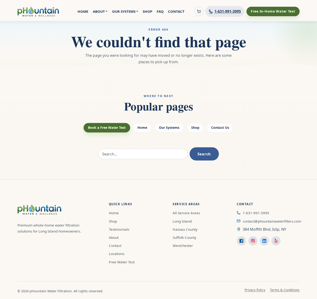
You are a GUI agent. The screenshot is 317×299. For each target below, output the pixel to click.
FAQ (160, 11)
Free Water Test (122, 262)
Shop (147, 11)
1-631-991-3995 (256, 213)
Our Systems (169, 127)
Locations (116, 253)
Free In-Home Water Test (273, 11)
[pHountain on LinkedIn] (264, 240)
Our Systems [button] (124, 11)
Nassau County (185, 229)
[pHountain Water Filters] (38, 11)
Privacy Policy (255, 290)
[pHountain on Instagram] (253, 240)
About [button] (99, 11)
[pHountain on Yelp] (276, 240)
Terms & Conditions (285, 290)
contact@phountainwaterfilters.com (272, 221)
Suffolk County (184, 237)
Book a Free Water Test (107, 127)
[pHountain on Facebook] (241, 240)
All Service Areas (186, 213)
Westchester (183, 245)
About (114, 237)
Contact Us (220, 127)
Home (83, 11)
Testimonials (119, 229)
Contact (176, 11)
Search (204, 154)
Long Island (182, 221)
